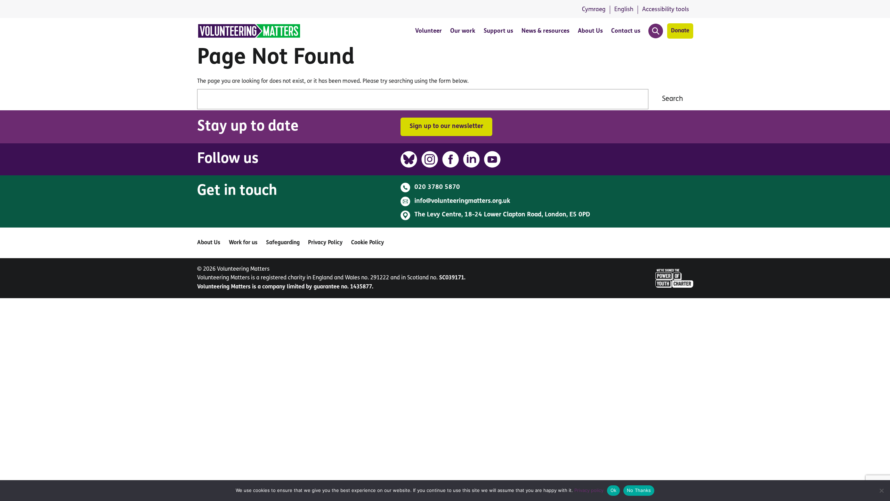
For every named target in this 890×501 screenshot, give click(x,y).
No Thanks (639, 490)
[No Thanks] (881, 490)
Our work (462, 31)
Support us (498, 31)
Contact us (625, 31)
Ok (613, 490)
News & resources (545, 31)
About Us (590, 31)
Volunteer (428, 31)
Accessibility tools (665, 10)
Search (672, 99)
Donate (680, 31)
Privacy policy (589, 490)
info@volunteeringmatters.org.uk (462, 201)
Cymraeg (594, 10)
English (623, 10)
